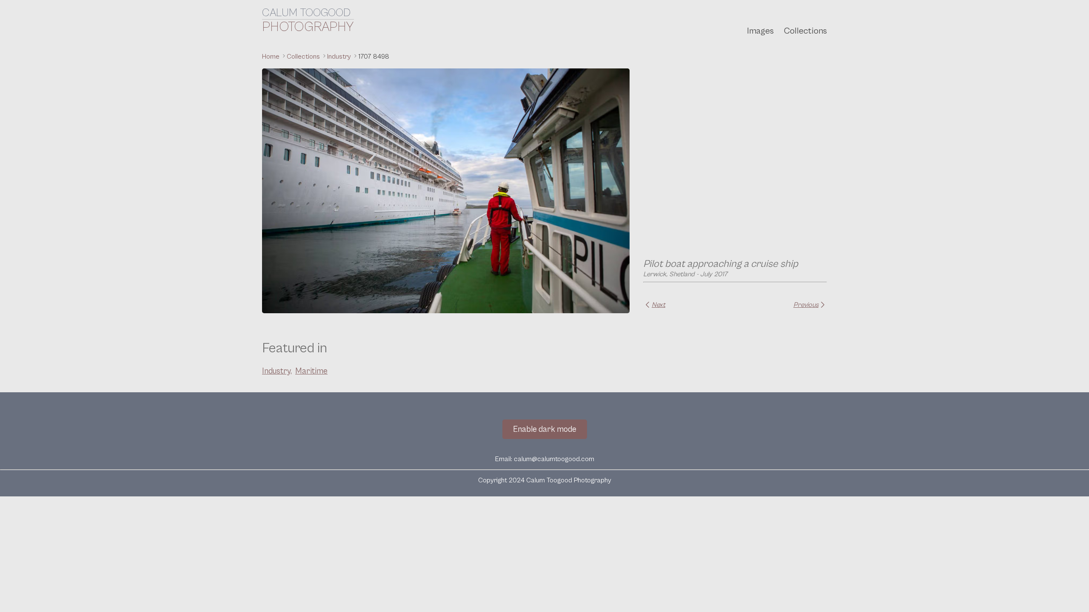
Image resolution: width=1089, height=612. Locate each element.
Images (760, 31)
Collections (805, 31)
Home (271, 56)
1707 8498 (373, 56)
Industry (340, 56)
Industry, (277, 371)
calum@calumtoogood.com (554, 459)
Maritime (311, 371)
